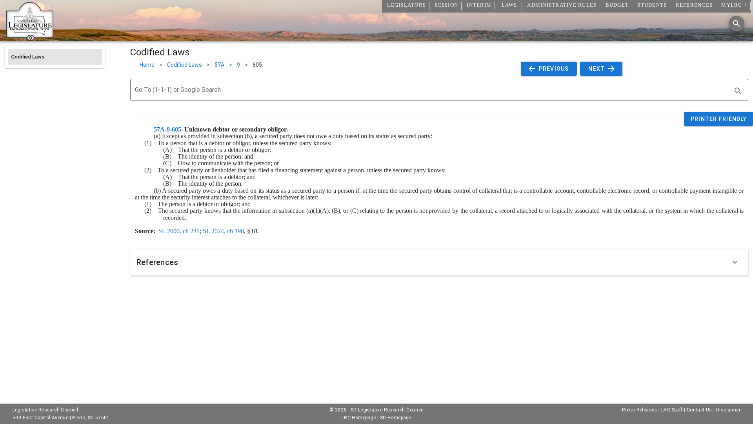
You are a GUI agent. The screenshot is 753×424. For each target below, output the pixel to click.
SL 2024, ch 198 (223, 231)
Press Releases (639, 410)
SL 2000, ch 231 (179, 231)
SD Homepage (395, 417)
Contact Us (699, 410)
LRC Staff (672, 410)
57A (219, 65)
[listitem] (55, 57)
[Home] (29, 38)
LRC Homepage (359, 417)
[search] (738, 91)
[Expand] (735, 262)
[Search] (736, 23)
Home (147, 65)
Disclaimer (728, 410)
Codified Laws (184, 65)
